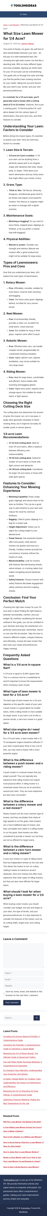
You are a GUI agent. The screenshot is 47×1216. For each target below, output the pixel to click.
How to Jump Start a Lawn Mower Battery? (21, 1152)
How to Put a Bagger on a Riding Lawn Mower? (22, 1137)
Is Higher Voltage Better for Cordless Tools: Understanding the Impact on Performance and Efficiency (22, 1083)
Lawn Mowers (14, 25)
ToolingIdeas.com (11, 1180)
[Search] (37, 1018)
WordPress (23, 1212)
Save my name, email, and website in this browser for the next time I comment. (24, 993)
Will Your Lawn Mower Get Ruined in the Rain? (22, 1122)
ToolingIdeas (25, 1208)
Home (5, 25)
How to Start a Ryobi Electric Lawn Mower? (21, 1167)
